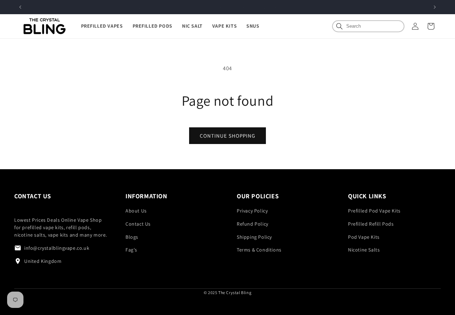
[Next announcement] (435, 7)
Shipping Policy (254, 237)
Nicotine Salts (364, 250)
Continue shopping (227, 135)
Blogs (131, 237)
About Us (136, 211)
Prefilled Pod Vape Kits (374, 211)
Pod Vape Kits (364, 237)
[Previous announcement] (20, 7)
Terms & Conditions (259, 250)
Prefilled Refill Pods (371, 224)
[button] (107, 26)
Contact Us (138, 224)
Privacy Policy (252, 211)
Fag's (131, 250)
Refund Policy (252, 224)
